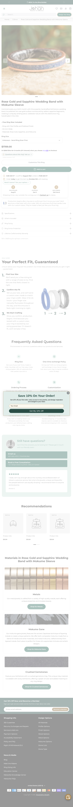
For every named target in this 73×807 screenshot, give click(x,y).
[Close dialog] (68, 393)
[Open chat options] (68, 797)
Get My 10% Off (36, 411)
